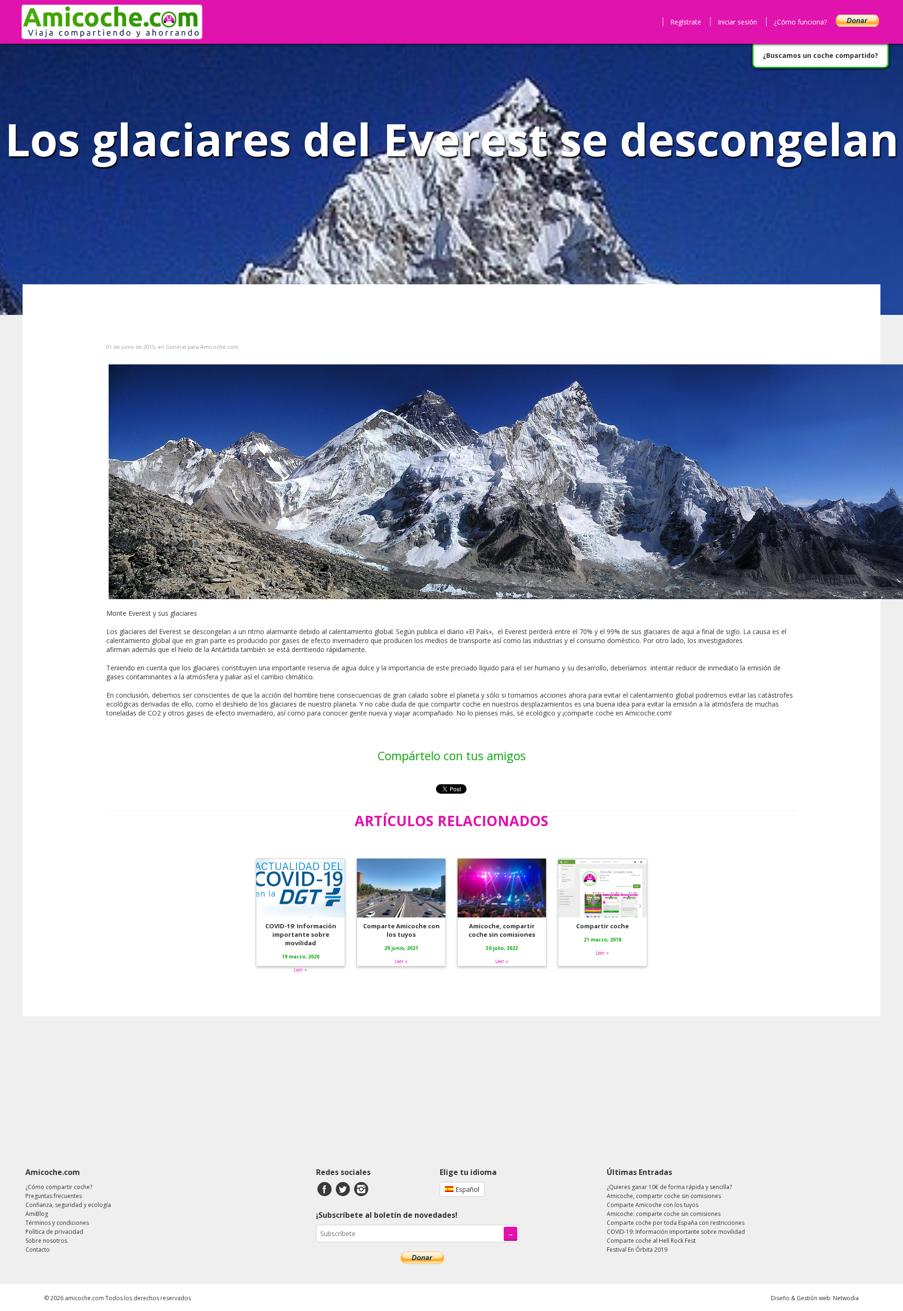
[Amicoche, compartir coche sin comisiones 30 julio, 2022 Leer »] (502, 857)
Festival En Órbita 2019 (637, 1250)
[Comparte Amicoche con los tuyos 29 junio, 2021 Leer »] (402, 857)
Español (466, 1189)
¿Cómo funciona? (800, 21)
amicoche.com (84, 1298)
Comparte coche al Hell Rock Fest (651, 1241)
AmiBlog (36, 1214)
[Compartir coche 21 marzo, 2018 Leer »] (602, 857)
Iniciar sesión (737, 21)
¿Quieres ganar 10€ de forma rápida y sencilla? (669, 1187)
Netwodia (846, 1298)
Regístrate (685, 21)
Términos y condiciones (57, 1223)
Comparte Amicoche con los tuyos (652, 1205)
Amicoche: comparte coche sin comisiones (664, 1214)
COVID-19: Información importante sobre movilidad (676, 1232)
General (176, 346)
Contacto (37, 1250)
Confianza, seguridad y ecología (68, 1205)
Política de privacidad (54, 1232)
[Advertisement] (451, 1092)
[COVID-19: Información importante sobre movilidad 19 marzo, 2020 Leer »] (301, 857)
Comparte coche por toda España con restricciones (676, 1223)
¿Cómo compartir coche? (58, 1187)
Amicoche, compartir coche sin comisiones (664, 1196)
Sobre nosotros (46, 1241)
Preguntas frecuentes (53, 1196)
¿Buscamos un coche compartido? (820, 55)
